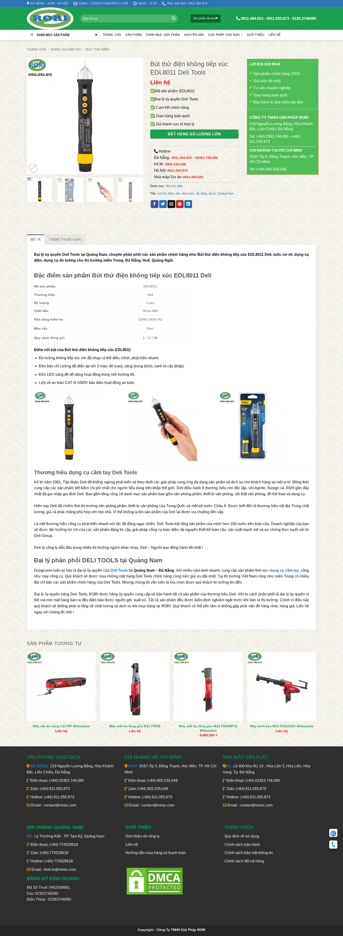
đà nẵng (201, 193)
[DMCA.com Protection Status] (155, 881)
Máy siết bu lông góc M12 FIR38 (134, 726)
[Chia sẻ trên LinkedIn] (188, 204)
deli (177, 193)
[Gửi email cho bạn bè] (171, 204)
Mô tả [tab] (36, 239)
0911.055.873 (177, 170)
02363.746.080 (206, 158)
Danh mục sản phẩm (163, 35)
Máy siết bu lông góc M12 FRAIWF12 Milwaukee (208, 728)
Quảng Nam (226, 193)
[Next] (135, 115)
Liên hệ (275, 35)
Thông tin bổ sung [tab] (65, 239)
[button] (33, 168)
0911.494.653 (182, 158)
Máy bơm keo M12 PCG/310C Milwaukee (282, 726)
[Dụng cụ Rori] (50, 18)
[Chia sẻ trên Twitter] (163, 204)
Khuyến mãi (194, 35)
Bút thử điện (97, 49)
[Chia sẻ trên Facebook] (154, 204)
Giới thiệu (255, 35)
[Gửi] (174, 19)
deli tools (188, 193)
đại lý (212, 193)
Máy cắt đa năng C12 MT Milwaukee (61, 726)
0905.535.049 (175, 164)
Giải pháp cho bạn (223, 35)
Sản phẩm (133, 35)
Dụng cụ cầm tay (66, 49)
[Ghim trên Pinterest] (180, 204)
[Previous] (35, 115)
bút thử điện (165, 193)
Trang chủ (112, 35)
